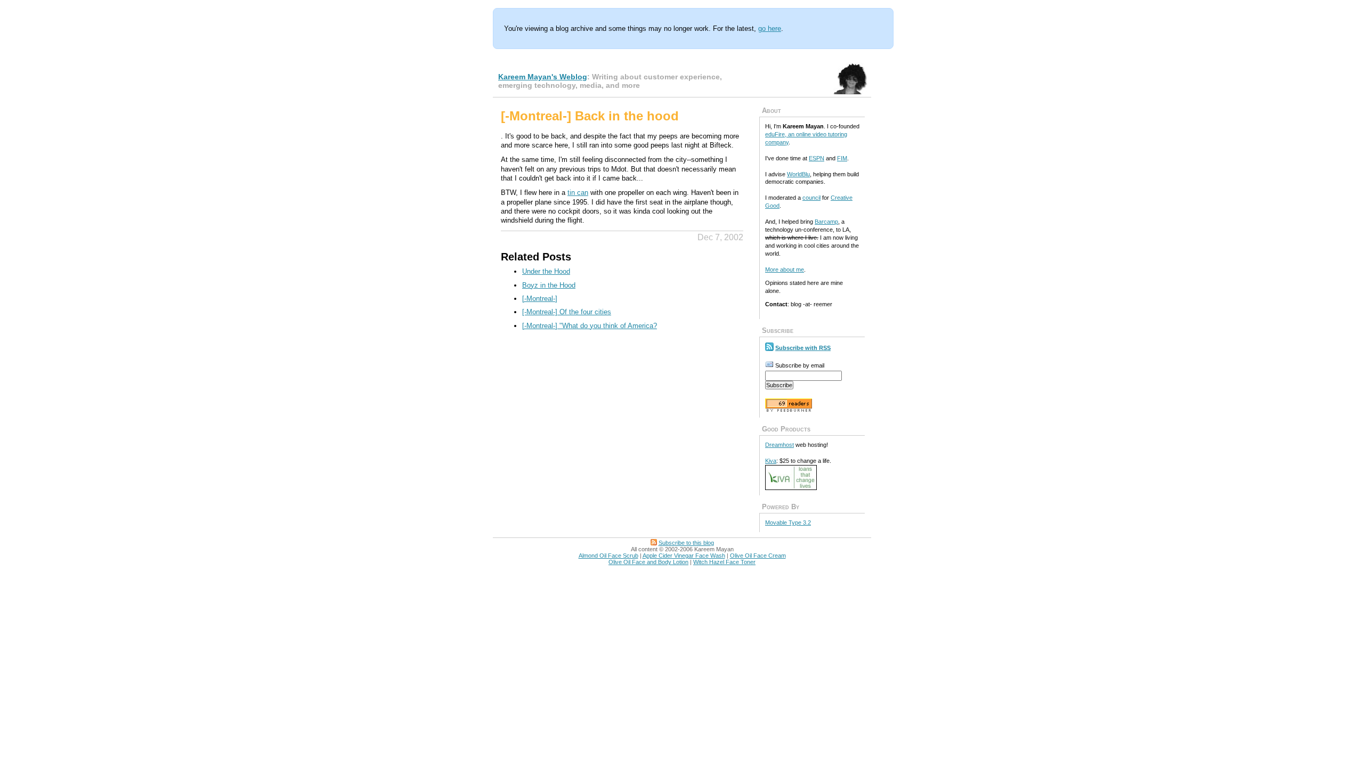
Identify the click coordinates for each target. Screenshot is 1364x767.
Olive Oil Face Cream (758, 555)
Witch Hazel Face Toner (724, 562)
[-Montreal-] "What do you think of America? (589, 326)
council (811, 197)
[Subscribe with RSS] (769, 348)
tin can (577, 193)
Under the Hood (546, 271)
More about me (784, 269)
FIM (842, 158)
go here (769, 28)
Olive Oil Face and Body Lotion (648, 562)
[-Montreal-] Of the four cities (566, 312)
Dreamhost (779, 445)
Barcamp (826, 221)
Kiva (770, 461)
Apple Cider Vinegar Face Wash (684, 555)
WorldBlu (798, 174)
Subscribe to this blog (686, 543)
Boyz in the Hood (548, 285)
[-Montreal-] (539, 299)
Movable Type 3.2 (788, 522)
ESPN (816, 158)
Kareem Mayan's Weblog (542, 76)
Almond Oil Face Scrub (608, 555)
